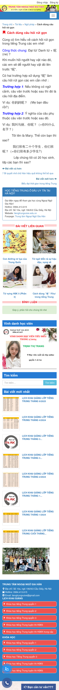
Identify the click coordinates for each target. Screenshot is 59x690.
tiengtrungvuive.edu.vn (25, 213)
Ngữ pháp (29, 24)
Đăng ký (54, 2)
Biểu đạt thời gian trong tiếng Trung (39, 183)
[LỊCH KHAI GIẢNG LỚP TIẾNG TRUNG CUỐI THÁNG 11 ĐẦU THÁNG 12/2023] (11, 537)
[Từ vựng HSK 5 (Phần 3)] (14, 276)
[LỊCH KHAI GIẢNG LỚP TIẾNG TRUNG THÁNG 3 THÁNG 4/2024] (11, 442)
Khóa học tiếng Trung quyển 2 (21, 610)
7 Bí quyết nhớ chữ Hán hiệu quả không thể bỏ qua (27, 173)
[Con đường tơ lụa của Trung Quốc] (14, 241)
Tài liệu (18, 24)
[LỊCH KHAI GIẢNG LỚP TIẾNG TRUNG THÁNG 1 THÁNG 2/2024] (11, 499)
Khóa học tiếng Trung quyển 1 (21, 604)
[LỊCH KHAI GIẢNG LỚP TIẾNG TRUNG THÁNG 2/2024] (11, 480)
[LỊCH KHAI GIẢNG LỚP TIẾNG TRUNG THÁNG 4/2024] (11, 423)
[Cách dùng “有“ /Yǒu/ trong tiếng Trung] (44, 276)
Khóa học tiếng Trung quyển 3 (21, 617)
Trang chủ (7, 24)
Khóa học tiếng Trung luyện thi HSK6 (24, 670)
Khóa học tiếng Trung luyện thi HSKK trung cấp (29, 631)
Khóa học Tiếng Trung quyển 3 (21, 656)
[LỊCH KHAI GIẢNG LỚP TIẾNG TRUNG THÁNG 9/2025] (11, 404)
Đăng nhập (42, 2)
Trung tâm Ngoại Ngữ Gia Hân (30, 216)
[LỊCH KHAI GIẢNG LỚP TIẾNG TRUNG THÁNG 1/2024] (11, 518)
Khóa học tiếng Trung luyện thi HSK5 (24, 624)
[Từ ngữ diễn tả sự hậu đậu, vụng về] (44, 241)
